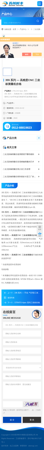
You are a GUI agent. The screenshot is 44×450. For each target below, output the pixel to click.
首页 (14, 29)
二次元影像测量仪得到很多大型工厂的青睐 (20, 176)
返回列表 (11, 298)
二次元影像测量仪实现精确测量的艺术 (18, 162)
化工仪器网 (14, 446)
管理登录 (23, 446)
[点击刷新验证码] (31, 404)
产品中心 (23, 29)
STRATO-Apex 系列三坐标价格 (27, 302)
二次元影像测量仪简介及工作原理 (16, 169)
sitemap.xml (33, 446)
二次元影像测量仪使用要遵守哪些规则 (18, 154)
